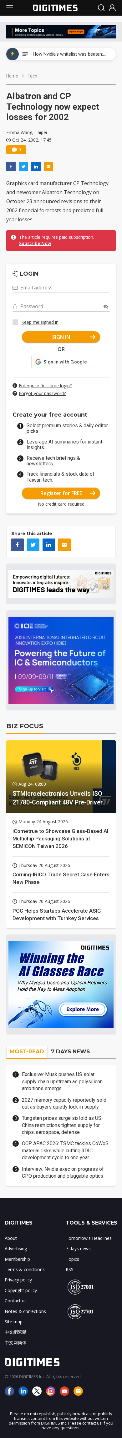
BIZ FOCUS (24, 726)
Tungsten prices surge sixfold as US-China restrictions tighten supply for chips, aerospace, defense (62, 1125)
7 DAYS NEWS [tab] (70, 1051)
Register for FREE (61, 493)
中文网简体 (16, 1342)
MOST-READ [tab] (27, 1051)
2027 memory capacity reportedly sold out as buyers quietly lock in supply (64, 1103)
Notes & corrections (25, 1311)
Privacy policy (18, 1280)
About (11, 1238)
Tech (32, 75)
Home (12, 75)
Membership (17, 1259)
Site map (14, 1322)
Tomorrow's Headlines (89, 1238)
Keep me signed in (39, 322)
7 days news (78, 1248)
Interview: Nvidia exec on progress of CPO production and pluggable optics (63, 1172)
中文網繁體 (16, 1332)
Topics (72, 1259)
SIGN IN (61, 336)
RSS (70, 1269)
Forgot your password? (42, 393)
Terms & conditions (25, 1269)
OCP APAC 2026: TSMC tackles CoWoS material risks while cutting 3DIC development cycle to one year (65, 1150)
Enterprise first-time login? (45, 385)
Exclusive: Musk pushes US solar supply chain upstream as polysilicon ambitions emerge (62, 1081)
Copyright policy (21, 1290)
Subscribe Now (35, 243)
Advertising (16, 1248)
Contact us (16, 1301)
